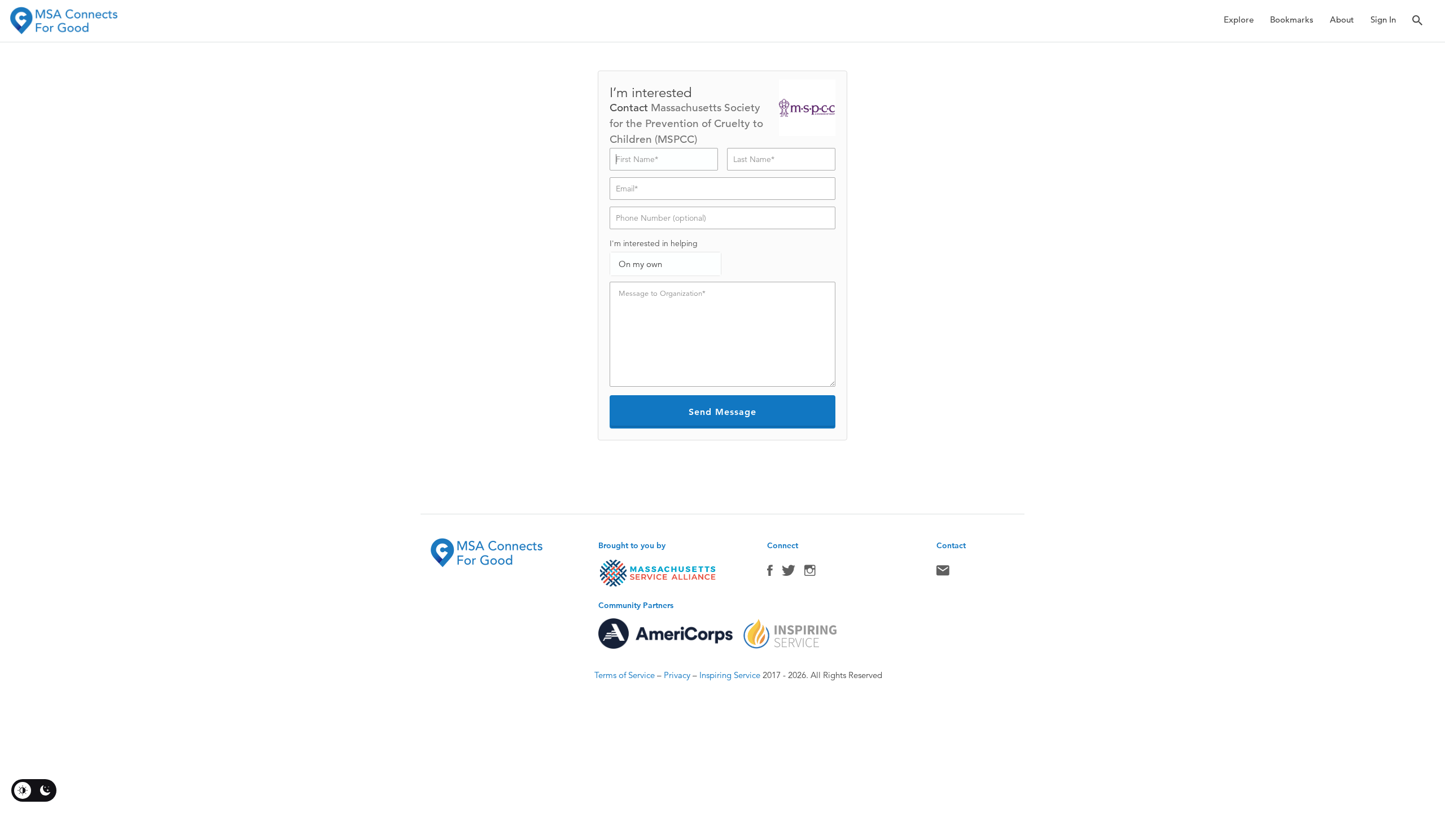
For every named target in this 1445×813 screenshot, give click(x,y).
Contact (942, 573)
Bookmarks (1291, 19)
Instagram (810, 573)
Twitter (788, 573)
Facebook (770, 573)
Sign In (1383, 19)
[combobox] (665, 264)
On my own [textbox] (640, 264)
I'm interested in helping (654, 243)
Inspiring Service (729, 675)
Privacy (677, 675)
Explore (1239, 19)
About (1342, 19)
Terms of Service (624, 675)
